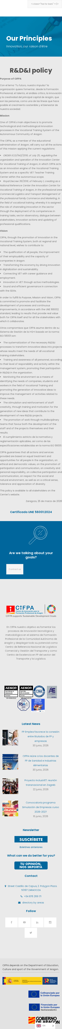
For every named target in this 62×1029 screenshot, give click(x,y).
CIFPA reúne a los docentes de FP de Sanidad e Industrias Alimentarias (41, 760)
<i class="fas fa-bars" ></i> (45, 3)
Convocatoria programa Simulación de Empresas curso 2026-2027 (40, 807)
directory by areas (33, 902)
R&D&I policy (31, 70)
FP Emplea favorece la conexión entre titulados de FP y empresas (40, 736)
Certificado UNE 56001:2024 (31, 512)
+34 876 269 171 (32, 896)
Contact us (15, 569)
